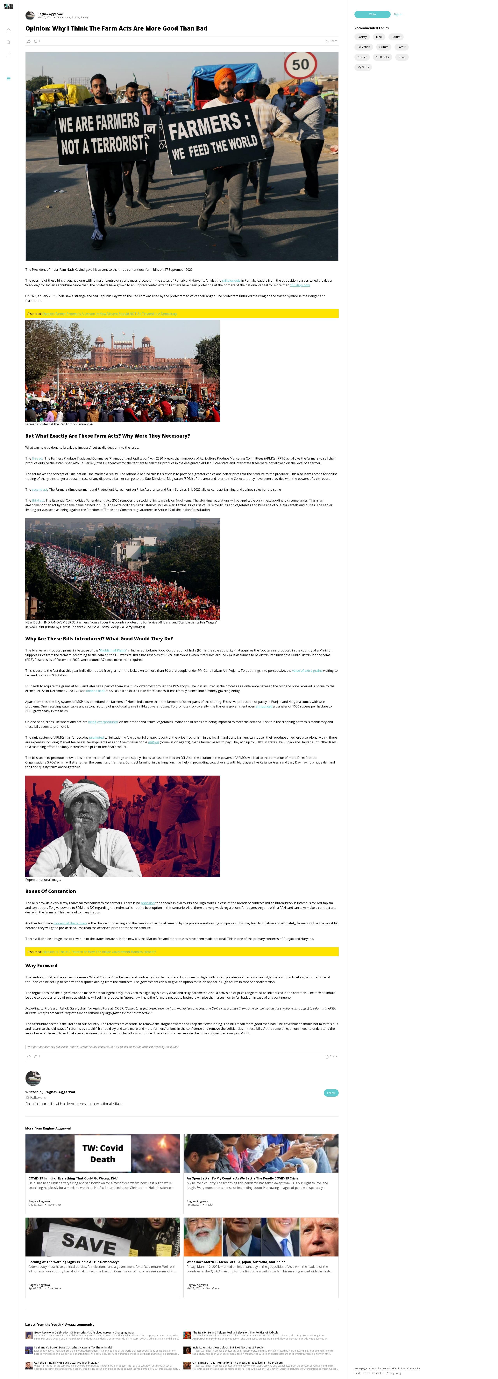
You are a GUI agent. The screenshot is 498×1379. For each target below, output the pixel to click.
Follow (331, 1093)
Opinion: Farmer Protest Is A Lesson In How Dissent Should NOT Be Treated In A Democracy (109, 314)
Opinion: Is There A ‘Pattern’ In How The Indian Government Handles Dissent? (99, 952)
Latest (402, 47)
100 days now (300, 285)
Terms (367, 1373)
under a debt (95, 691)
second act (39, 489)
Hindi (379, 37)
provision (148, 903)
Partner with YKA (387, 1368)
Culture (383, 47)
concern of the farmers (70, 923)
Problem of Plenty (113, 650)
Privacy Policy (394, 1373)
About (372, 1368)
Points (402, 1368)
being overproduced (103, 722)
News (402, 57)
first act (37, 458)
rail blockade (231, 280)
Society (362, 37)
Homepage (360, 1368)
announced (264, 706)
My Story (363, 67)
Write (372, 14)
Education (364, 47)
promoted (96, 737)
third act (38, 500)
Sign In (398, 14)
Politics (396, 37)
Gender (362, 57)
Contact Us (378, 1373)
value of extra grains (307, 670)
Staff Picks (382, 57)
